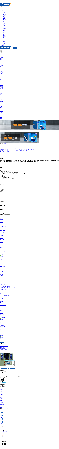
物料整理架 (3, 150)
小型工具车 (25, 149)
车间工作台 (1, 59)
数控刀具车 (3, 148)
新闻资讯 (1, 400)
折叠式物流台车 (7, 151)
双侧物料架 (17, 150)
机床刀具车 (15, 148)
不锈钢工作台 (1, 57)
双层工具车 (29, 149)
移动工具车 (6, 149)
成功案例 (2, 38)
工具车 (3, 34)
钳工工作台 (4, 12)
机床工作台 (4, 16)
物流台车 (4, 35)
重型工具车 (3, 149)
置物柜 (0, 79)
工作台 (2, 10)
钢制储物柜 (4, 29)
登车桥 (1, 102)
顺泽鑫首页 (5, 143)
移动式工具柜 (1, 72)
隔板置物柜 (4, 30)
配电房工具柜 (1, 73)
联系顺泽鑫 (2, 45)
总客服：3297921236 (5, 431)
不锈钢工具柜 (4, 19)
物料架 (1, 99)
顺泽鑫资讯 (4, 41)
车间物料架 (27, 150)
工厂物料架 (14, 150)
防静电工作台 (1, 56)
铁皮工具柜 (4, 23)
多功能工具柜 (4, 21)
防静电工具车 (18, 149)
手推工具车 (10, 149)
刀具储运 (4, 33)
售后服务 (4, 44)
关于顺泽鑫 (2, 404)
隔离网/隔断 (4, 37)
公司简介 (4, 43)
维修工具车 (22, 149)
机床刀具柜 (33, 148)
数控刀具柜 (23, 148)
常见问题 (1, 112)
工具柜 (3, 32)
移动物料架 (10, 150)
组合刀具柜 (30, 148)
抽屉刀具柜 (26, 148)
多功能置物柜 (4, 24)
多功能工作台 (4, 14)
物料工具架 (6, 150)
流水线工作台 (4, 15)
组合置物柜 (4, 26)
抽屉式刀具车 (7, 148)
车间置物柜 (1, 86)
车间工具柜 (4, 17)
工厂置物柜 (4, 27)
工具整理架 (21, 150)
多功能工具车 (14, 149)
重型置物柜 (10, 143)
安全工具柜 (4, 18)
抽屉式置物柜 (4, 28)
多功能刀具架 (19, 148)
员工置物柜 (4, 25)
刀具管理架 (37, 148)
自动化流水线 (4, 36)
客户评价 (4, 39)
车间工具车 (36, 149)
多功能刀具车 (11, 148)
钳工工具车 (32, 149)
